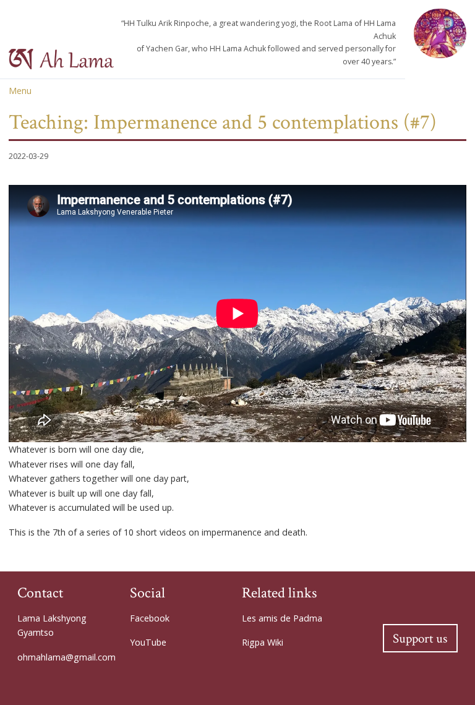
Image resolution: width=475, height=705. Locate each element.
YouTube (148, 642)
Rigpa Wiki (262, 642)
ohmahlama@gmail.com (66, 657)
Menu (20, 90)
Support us (420, 638)
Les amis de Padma (282, 618)
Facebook (149, 618)
